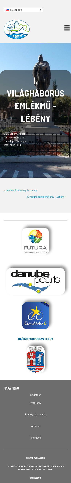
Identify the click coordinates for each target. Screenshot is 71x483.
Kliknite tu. (15, 144)
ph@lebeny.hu (19, 141)
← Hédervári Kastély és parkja (20, 190)
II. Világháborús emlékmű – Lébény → (47, 196)
